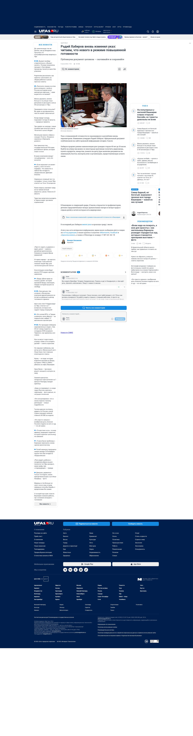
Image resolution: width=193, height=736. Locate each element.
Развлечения (117, 549)
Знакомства (51, 27)
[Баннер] (41, 37)
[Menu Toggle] (35, 31)
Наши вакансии (39, 546)
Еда (64, 549)
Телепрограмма (71, 27)
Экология (138, 543)
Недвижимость (40, 27)
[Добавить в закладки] (119, 69)
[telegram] (65, 570)
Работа (114, 546)
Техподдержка (39, 549)
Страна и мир (140, 539)
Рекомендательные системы (106, 630)
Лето (91, 543)
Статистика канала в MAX (43, 556)
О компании (38, 539)
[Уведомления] (152, 31)
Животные (67, 552)
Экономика (139, 546)
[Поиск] (148, 31)
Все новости (45, 45)
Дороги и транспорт (70, 546)
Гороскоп (88, 27)
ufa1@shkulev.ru (56, 631)
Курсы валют (99, 27)
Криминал (93, 536)
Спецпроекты (140, 549)
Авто (65, 533)
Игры (119, 27)
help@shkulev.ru (47, 634)
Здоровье (66, 556)
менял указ (86, 224)
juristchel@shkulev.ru (80, 632)
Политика (115, 539)
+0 (118, 287)
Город (65, 543)
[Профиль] (157, 31)
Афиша (80, 27)
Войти (68, 319)
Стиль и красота (141, 536)
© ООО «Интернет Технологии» (66, 641)
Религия (115, 552)
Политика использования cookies (107, 627)
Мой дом (92, 546)
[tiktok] (86, 570)
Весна (65, 539)
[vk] (70, 570)
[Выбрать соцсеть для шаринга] (125, 69)
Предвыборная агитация (43, 552)
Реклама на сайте (40, 533)
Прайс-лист (38, 536)
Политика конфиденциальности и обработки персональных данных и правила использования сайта (127, 632)
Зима (91, 533)
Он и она (115, 533)
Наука (91, 549)
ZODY (114, 27)
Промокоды (127, 27)
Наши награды (39, 543)
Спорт (137, 533)
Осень (114, 536)
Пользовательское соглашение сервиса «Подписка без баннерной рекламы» (120, 635)
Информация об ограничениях (106, 624)
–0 (124, 287)
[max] (81, 570)
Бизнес (65, 536)
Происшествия (117, 543)
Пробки (108, 27)
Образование (94, 556)
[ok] (76, 570)
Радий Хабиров (67, 248)
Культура (92, 539)
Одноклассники (67, 235)
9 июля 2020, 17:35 (66, 64)
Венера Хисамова (74, 240)
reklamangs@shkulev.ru (104, 618)
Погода (60, 27)
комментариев (72, 69)
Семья (114, 556)
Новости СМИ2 (67, 333)
